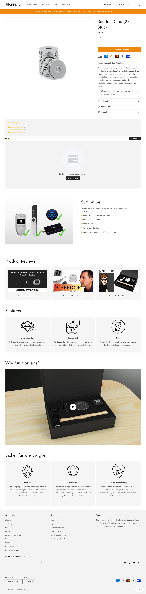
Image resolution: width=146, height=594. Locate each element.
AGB (52, 520)
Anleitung (8, 524)
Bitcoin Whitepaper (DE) (13, 535)
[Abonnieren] (41, 562)
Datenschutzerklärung (58, 527)
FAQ (6, 527)
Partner (7, 543)
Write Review (134, 138)
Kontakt (7, 531)
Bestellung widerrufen (58, 535)
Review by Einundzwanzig (28, 296)
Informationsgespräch (12, 550)
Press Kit (8, 539)
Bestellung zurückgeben (59, 539)
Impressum (54, 524)
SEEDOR (13, 589)
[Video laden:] (73, 407)
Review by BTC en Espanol (73, 296)
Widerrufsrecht (56, 531)
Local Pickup (9, 546)
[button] (55, 4)
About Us (8, 520)
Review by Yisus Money (118, 296)
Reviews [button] (9, 138)
